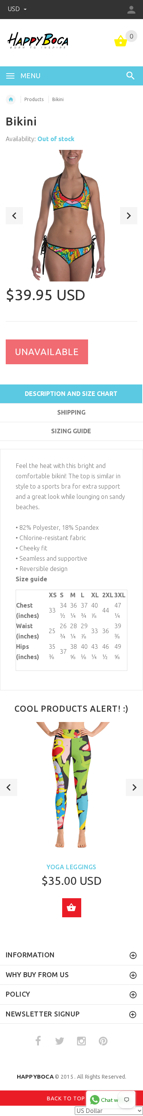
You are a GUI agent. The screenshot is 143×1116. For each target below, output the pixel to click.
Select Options (71, 907)
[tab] (71, 445)
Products (33, 99)
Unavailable (47, 352)
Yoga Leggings (71, 867)
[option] (71, 215)
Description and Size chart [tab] (71, 393)
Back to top (67, 1098)
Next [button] (128, 215)
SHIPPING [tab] (71, 412)
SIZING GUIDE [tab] (71, 431)
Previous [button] (14, 215)
